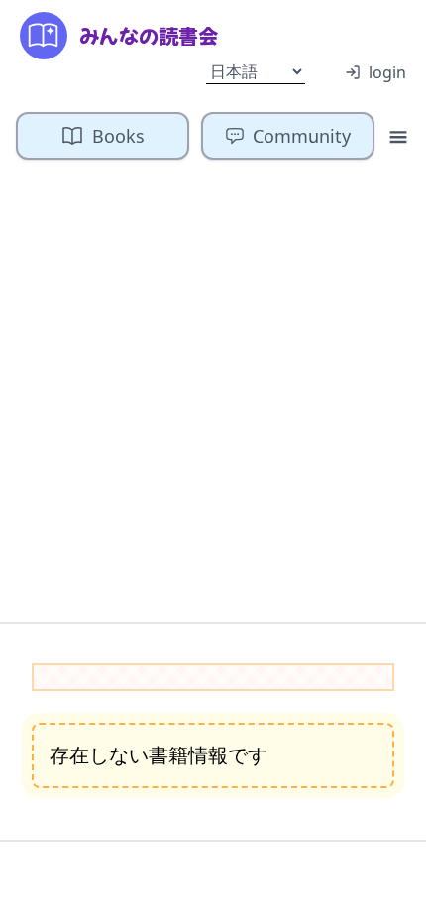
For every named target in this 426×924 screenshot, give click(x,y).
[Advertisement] (213, 398)
